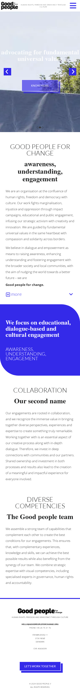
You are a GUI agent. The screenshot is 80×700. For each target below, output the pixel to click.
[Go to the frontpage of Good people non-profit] (10, 5)
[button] (73, 6)
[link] (8, 294)
